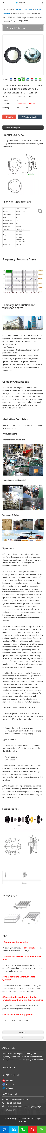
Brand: (5, 100)
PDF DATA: (6, 103)
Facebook (10, 1084)
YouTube (9, 1081)
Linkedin (9, 1088)
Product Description (12, 127)
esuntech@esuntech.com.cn (17, 1099)
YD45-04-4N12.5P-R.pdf (26, 103)
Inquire (9, 117)
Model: (5, 96)
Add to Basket (32, 117)
